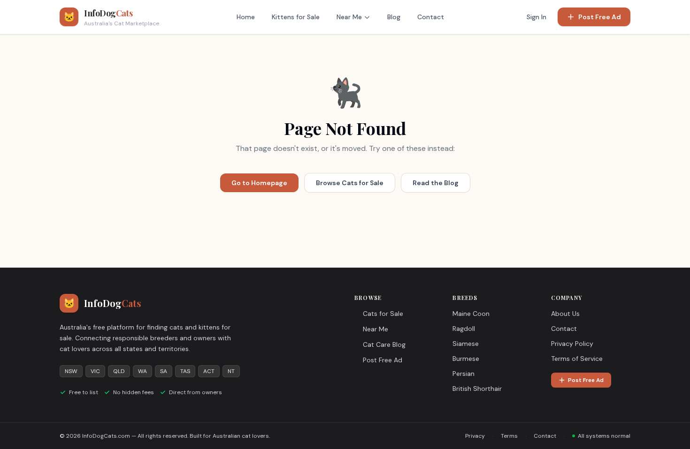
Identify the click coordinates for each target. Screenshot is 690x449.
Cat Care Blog (384, 344)
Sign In (536, 17)
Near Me (349, 17)
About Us (565, 313)
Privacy (475, 436)
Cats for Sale (383, 313)
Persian (463, 373)
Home (246, 17)
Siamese (465, 343)
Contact (430, 17)
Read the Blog (436, 183)
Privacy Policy (572, 343)
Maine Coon (471, 313)
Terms (509, 436)
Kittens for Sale (296, 17)
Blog (393, 17)
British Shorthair (477, 388)
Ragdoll (463, 328)
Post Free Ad (599, 17)
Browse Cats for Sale (349, 183)
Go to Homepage (259, 183)
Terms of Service (577, 358)
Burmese (465, 358)
